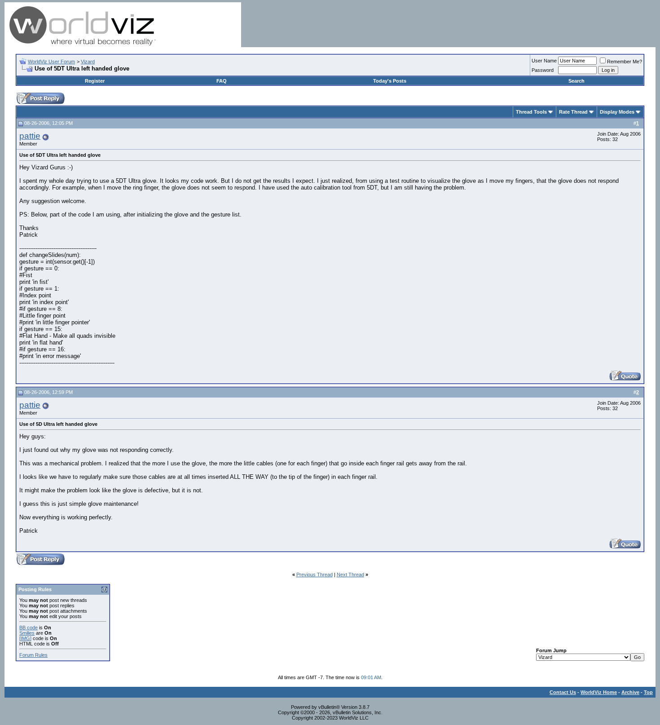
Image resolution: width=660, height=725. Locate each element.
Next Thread (350, 574)
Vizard (88, 61)
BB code (28, 627)
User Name (544, 60)
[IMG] (25, 638)
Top (648, 692)
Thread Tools (531, 112)
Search (576, 81)
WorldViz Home (599, 692)
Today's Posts (389, 81)
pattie (29, 136)
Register (95, 81)
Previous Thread (314, 574)
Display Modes (617, 112)
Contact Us (563, 692)
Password (543, 70)
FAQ (221, 81)
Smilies (27, 633)
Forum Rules (33, 655)
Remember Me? (624, 61)
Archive (630, 692)
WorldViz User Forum (51, 61)
